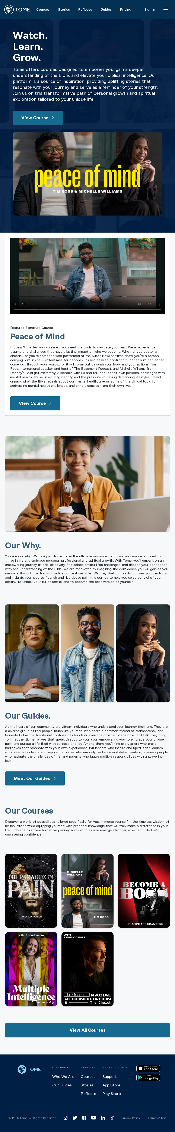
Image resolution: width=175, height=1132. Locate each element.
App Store (111, 1085)
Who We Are (63, 1076)
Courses (88, 1076)
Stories (87, 1085)
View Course (34, 118)
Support (109, 1076)
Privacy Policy (130, 1118)
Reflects (88, 1093)
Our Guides (62, 1085)
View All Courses (88, 1030)
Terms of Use (156, 1118)
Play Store (111, 1093)
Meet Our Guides (32, 778)
